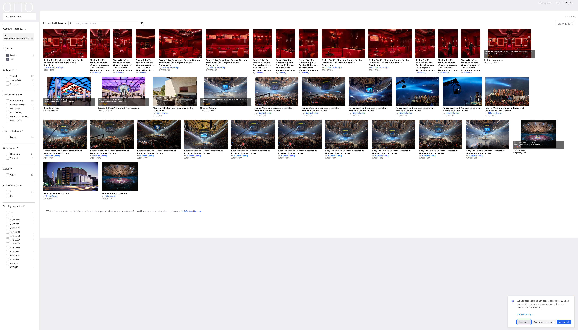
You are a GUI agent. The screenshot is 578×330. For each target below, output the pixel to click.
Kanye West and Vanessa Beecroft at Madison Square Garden (274, 109)
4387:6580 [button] (15, 240)
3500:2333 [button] (15, 220)
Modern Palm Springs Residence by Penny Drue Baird (175, 109)
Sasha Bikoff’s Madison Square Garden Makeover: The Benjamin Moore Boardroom (63, 63)
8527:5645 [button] (15, 263)
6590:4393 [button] (15, 252)
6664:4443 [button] (15, 255)
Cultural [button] (13, 76)
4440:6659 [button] (15, 248)
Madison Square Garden (56, 193)
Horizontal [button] (15, 154)
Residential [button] (15, 84)
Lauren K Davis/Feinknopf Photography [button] (20, 116)
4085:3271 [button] (15, 224)
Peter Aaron (51, 196)
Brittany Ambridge (54, 68)
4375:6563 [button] (15, 232)
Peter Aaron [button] (15, 108)
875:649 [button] (14, 267)
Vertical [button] (14, 158)
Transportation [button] (16, 80)
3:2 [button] (11, 212)
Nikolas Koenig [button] (16, 101)
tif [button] (11, 192)
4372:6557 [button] (15, 228)
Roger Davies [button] (16, 120)
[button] (32, 38)
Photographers (544, 3)
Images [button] (13, 55)
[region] (19, 35)
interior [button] (13, 137)
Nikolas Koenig (265, 113)
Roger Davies (162, 113)
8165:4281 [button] (15, 259)
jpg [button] (11, 196)
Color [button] (12, 175)
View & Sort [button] (565, 23)
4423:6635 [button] (15, 244)
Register (569, 3)
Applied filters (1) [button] (13, 28)
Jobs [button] (12, 59)
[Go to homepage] (18, 7)
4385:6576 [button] (15, 236)
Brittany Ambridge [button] (17, 105)
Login (558, 3)
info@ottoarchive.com (192, 211)
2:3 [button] (11, 216)
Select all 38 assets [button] (56, 23)
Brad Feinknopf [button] (16, 112)
